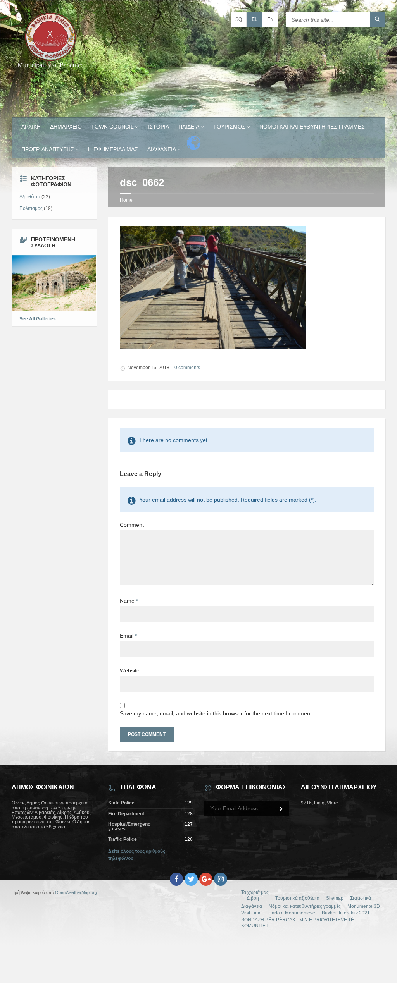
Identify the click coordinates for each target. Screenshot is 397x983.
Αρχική (31, 127)
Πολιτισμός (31, 208)
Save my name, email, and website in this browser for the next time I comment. (216, 713)
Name (129, 601)
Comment (132, 525)
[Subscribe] (281, 809)
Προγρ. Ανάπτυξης (47, 149)
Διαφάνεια (161, 149)
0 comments (187, 367)
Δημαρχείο (66, 127)
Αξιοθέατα (29, 196)
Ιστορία (158, 127)
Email (128, 635)
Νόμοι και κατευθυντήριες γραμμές (312, 127)
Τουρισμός (229, 127)
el (254, 19)
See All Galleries (37, 318)
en (270, 19)
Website (130, 670)
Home (126, 200)
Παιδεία (188, 127)
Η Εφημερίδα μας (113, 149)
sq (238, 19)
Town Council (112, 127)
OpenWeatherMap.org (76, 892)
